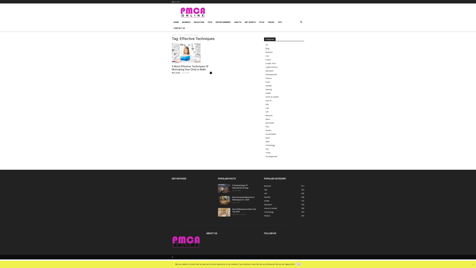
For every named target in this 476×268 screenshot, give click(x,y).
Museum (269, 115)
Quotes (268, 130)
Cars (267, 56)
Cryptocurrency (272, 67)
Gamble (269, 85)
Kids (267, 104)
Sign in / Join (176, 2)
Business (186, 22)
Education (199, 22)
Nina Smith (176, 73)
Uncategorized (271, 156)
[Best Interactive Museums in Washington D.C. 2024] (224, 200)
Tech (210, 22)
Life (267, 112)
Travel (271, 22)
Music (268, 119)
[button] (301, 22)
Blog (267, 48)
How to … (269, 100)
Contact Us (179, 28)
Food (268, 82)
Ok (299, 264)
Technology (270, 145)
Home (176, 22)
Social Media (271, 134)
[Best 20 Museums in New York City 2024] (224, 212)
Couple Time (271, 63)
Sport (268, 138)
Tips (280, 22)
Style (261, 22)
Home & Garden (272, 97)
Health (237, 22)
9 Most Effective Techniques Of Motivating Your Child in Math (190, 68)
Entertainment (223, 22)
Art (267, 45)
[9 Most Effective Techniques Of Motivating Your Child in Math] (192, 53)
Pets (267, 126)
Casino (268, 59)
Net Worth (250, 22)
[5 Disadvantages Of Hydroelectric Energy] (224, 188)
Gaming (269, 89)
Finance (269, 78)
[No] (473, 264)
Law (267, 108)
